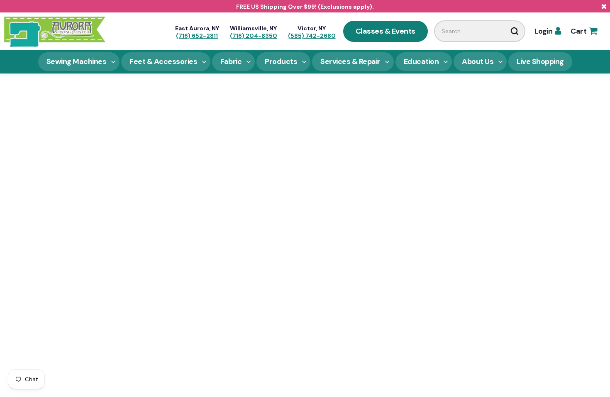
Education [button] (421, 61)
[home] (54, 31)
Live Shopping (540, 61)
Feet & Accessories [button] (163, 61)
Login (547, 31)
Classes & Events (385, 31)
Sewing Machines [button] (76, 61)
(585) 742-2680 (312, 35)
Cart (584, 31)
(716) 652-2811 (197, 35)
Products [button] (281, 61)
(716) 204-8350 (253, 35)
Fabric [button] (231, 61)
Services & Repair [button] (350, 61)
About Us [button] (477, 61)
